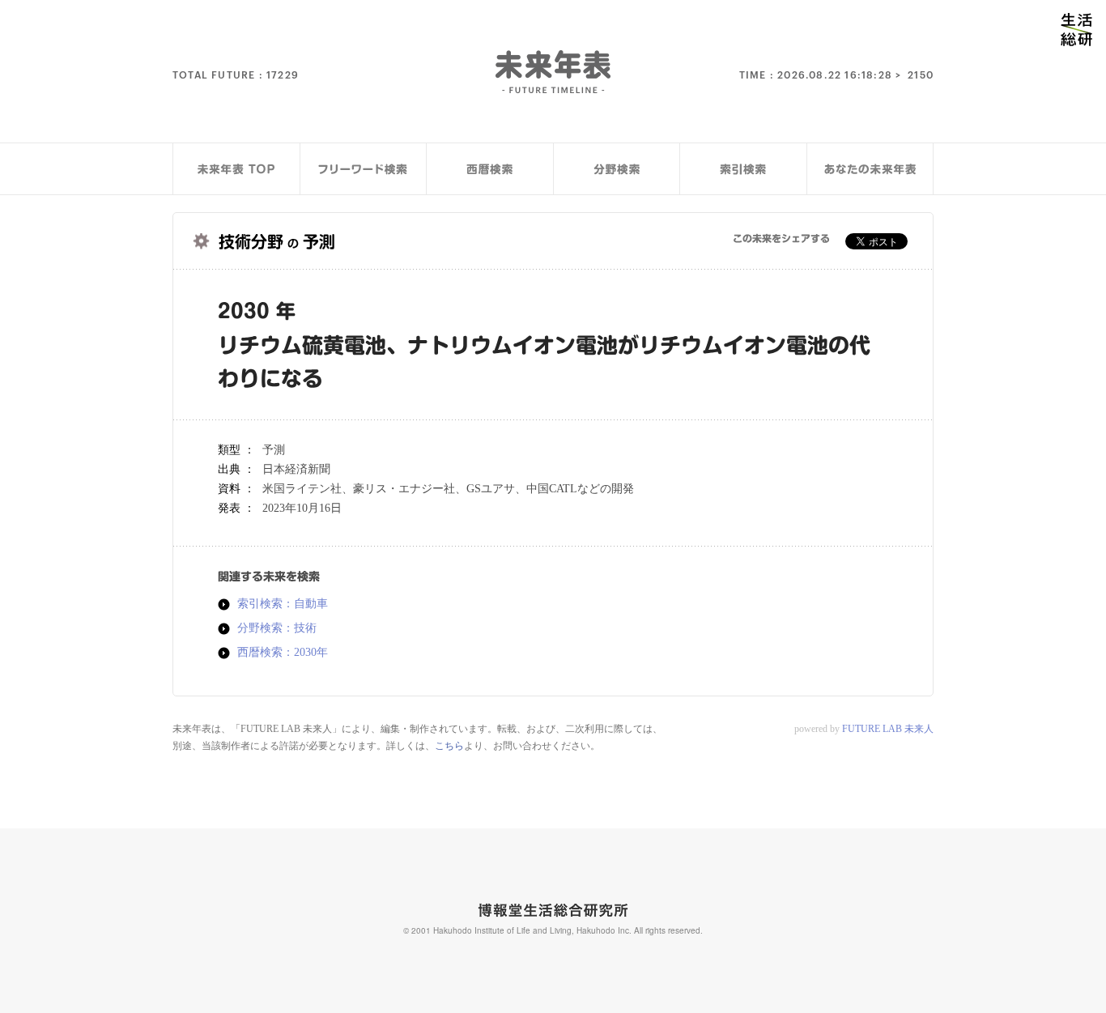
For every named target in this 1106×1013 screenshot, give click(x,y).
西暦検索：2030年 (282, 652)
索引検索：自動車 (282, 604)
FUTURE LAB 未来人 (888, 728)
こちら (449, 745)
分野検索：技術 (277, 628)
